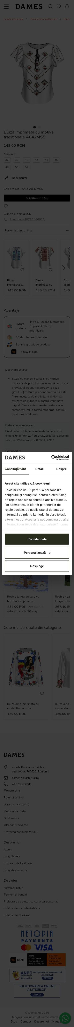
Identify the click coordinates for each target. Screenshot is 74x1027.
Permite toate (37, 539)
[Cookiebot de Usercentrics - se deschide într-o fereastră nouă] (52, 457)
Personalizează (35, 552)
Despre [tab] (61, 469)
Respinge (37, 566)
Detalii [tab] (40, 469)
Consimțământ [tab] (15, 469)
